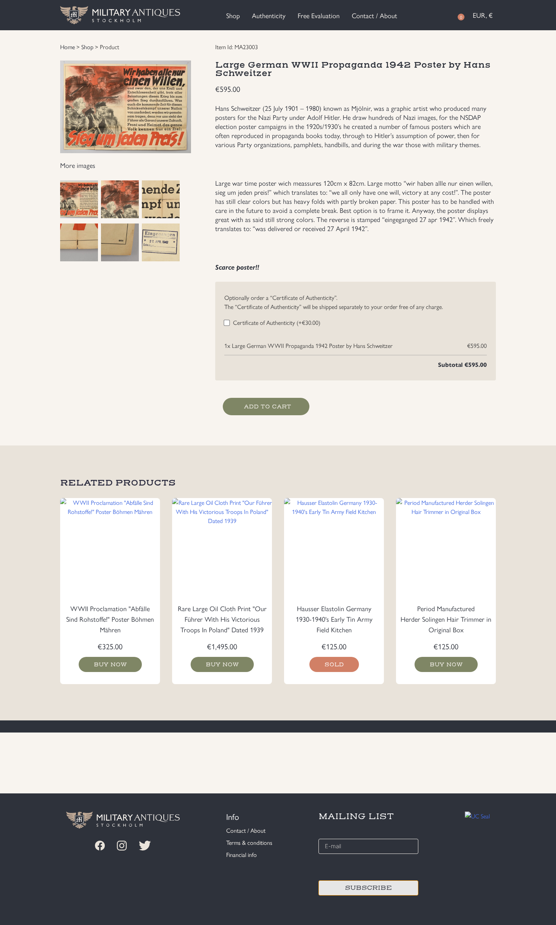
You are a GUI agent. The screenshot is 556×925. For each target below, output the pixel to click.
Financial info (241, 854)
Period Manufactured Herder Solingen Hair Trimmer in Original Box (446, 619)
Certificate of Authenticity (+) (276, 322)
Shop (233, 15)
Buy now (110, 664)
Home (67, 46)
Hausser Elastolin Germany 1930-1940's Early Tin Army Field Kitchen (334, 619)
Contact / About (374, 15)
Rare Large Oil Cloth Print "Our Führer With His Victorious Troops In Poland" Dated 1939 (222, 619)
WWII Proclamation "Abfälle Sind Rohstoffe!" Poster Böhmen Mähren (110, 619)
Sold (334, 664)
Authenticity (269, 15)
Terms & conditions (249, 842)
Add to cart (267, 406)
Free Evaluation (319, 15)
